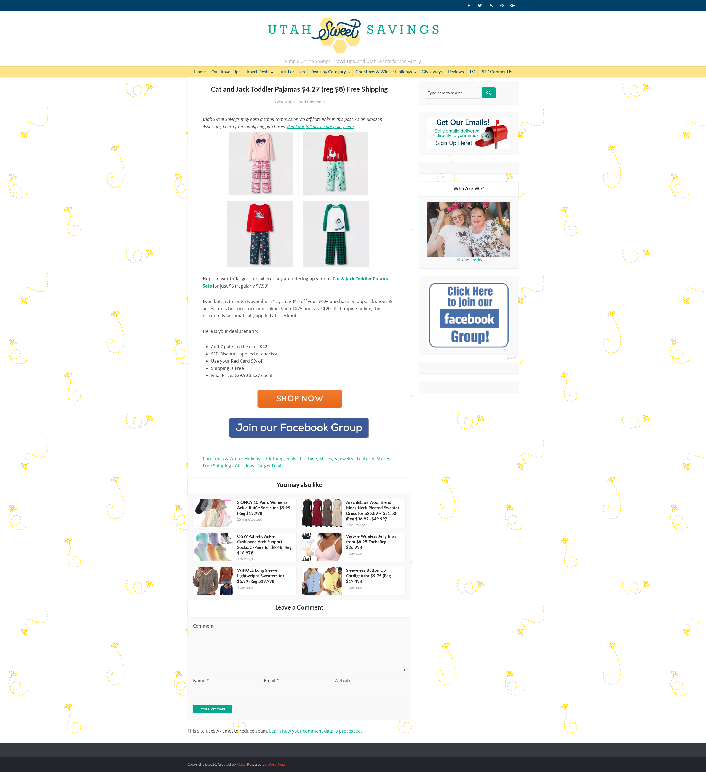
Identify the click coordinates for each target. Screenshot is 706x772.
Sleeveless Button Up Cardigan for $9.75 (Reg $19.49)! (368, 576)
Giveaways (432, 72)
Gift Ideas (244, 466)
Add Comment (312, 101)
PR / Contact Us (496, 72)
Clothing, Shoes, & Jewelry (326, 458)
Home (200, 72)
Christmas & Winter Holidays (383, 72)
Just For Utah (292, 72)
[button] (388, 140)
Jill (458, 259)
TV (472, 72)
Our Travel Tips (225, 72)
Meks (241, 764)
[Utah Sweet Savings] (353, 36)
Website (343, 681)
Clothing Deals (281, 458)
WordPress (276, 764)
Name (201, 681)
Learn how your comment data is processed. (315, 731)
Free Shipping (217, 466)
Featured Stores (373, 458)
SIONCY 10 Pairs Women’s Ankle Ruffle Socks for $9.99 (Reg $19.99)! (263, 508)
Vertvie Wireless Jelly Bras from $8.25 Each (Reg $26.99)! (371, 542)
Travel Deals (257, 72)
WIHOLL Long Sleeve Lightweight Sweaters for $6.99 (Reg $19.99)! (260, 576)
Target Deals (271, 466)
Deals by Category (328, 72)
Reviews (456, 72)
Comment (203, 626)
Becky (477, 259)
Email (271, 681)
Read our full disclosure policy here (320, 126)
